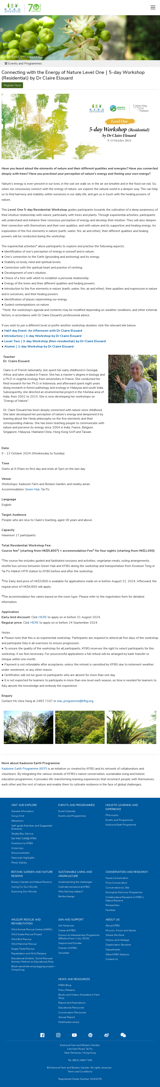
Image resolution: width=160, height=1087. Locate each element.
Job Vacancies (66, 925)
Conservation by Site (117, 887)
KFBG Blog (64, 985)
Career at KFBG (67, 930)
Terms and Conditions (80, 1071)
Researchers (113, 905)
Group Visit (17, 816)
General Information (22, 811)
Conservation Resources (72, 1012)
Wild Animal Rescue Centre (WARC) (31, 929)
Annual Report (66, 1017)
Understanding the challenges (75, 882)
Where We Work (115, 935)
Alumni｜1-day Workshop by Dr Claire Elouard (39, 346)
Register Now (12, 85)
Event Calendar (67, 811)
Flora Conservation (116, 883)
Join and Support (71, 919)
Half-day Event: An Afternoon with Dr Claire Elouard (43, 331)
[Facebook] (39, 1035)
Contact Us (112, 959)
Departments (113, 949)
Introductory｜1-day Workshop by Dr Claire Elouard (42, 336)
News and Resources (74, 979)
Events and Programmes (76, 805)
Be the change (66, 896)
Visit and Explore (24, 805)
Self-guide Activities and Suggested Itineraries (31, 827)
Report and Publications (72, 1003)
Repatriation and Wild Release (28, 953)
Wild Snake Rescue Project (26, 934)
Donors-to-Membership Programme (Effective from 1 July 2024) (78, 936)
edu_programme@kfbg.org (75, 701)
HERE (42, 617)
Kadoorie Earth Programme (121, 824)
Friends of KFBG (67, 948)
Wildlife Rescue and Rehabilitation (26, 921)
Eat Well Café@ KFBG (23, 838)
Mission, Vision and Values (121, 930)
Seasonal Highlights (23, 858)
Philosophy (112, 815)
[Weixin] (120, 1035)
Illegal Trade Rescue (22, 949)
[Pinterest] (87, 1035)
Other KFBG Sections (117, 954)
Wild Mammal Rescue (23, 944)
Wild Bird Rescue (21, 939)
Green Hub (32, 489)
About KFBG (113, 925)
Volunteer (63, 953)
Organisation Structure (118, 944)
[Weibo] (103, 1035)
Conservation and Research (127, 872)
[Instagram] (55, 1035)
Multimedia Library (68, 1022)
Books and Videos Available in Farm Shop (79, 996)
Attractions (17, 821)
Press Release (66, 990)
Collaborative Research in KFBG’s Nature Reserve (125, 898)
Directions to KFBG (22, 843)
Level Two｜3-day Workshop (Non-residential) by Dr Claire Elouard (55, 341)
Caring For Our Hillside (24, 887)
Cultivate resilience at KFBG (74, 887)
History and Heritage (117, 940)
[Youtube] (71, 1035)
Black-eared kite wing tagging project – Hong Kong (33, 968)
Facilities (111, 910)
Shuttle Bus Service (22, 833)
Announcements (20, 853)
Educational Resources (71, 1007)
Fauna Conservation (117, 878)
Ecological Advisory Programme (124, 892)
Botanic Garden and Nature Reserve (31, 882)
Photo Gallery (19, 862)
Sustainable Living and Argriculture (75, 874)
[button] (153, 7)
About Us (113, 919)
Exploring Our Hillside (23, 891)
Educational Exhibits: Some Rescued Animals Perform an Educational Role (32, 960)
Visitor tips (17, 848)
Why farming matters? (70, 891)
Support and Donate (69, 943)
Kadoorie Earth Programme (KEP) (24, 768)
